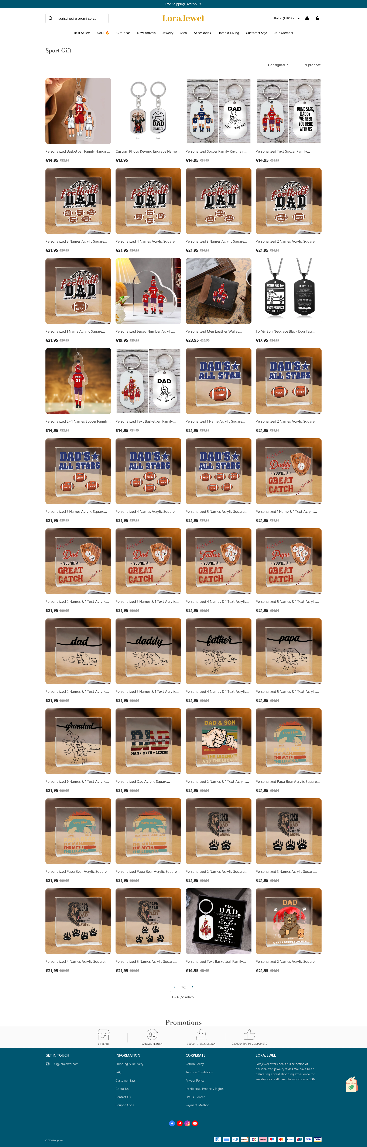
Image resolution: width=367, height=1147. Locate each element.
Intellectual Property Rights (204, 1088)
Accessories (202, 32)
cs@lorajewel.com (66, 1063)
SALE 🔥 (103, 32)
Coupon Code (125, 1105)
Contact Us (123, 1097)
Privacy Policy (195, 1080)
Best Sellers (82, 32)
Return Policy (195, 1063)
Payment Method (197, 1105)
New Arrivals (146, 32)
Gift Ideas (123, 32)
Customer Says (257, 32)
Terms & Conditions (199, 1072)
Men (183, 32)
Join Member (283, 32)
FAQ (118, 1072)
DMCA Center (195, 1097)
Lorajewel (58, 1140)
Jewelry (168, 32)
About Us (122, 1088)
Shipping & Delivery (129, 1063)
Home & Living (228, 32)
